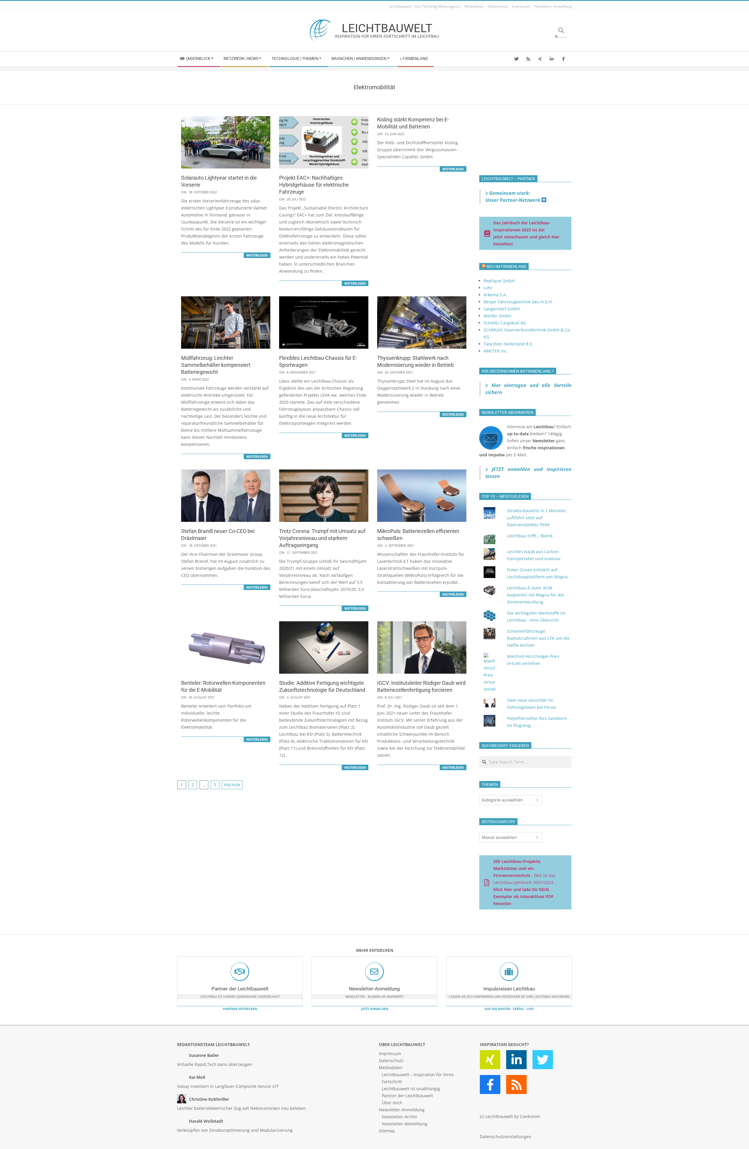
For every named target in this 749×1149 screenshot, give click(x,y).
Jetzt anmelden (374, 1009)
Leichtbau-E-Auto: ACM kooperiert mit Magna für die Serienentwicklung (535, 595)
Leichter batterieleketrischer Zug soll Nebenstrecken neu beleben (241, 1108)
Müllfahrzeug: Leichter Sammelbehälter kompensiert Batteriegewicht (215, 365)
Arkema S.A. (495, 294)
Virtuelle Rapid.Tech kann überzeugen (214, 1064)
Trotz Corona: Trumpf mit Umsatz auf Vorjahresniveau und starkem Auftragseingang (322, 538)
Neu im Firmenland (506, 266)
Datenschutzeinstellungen (505, 1136)
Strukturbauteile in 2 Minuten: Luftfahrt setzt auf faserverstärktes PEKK (537, 517)
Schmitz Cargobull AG (505, 323)
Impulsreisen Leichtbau (509, 989)
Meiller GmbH (497, 316)
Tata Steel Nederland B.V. (508, 344)
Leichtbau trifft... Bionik (530, 536)
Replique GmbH (499, 280)
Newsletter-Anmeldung (374, 989)
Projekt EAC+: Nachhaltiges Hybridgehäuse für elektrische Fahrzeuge (314, 185)
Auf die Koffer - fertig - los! (509, 1009)
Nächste (232, 784)
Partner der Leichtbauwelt (240, 989)
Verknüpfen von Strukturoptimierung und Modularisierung (235, 1130)
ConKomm (530, 1116)
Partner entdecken (240, 1009)
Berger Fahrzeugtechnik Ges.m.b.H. (518, 302)
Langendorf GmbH (502, 309)
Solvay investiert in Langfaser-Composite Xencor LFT (228, 1086)
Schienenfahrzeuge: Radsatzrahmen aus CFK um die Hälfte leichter (538, 638)
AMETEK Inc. (496, 351)
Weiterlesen (257, 255)
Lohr (488, 287)
